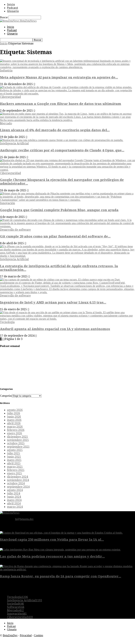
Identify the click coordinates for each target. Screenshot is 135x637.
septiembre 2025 (18, 446)
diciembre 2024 (17, 476)
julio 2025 (13, 453)
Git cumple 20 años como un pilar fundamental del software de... (55, 236)
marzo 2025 (15, 466)
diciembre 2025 (17, 436)
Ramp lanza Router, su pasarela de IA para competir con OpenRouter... (60, 576)
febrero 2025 (15, 470)
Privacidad (26, 635)
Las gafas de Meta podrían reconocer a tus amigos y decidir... (52, 556)
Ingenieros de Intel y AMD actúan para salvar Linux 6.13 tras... (53, 302)
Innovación (7, 203)
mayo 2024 (14, 500)
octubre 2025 (16, 443)
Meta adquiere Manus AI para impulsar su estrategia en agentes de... (59, 77)
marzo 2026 (15, 426)
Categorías (6, 395)
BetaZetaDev (10, 635)
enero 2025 (14, 473)
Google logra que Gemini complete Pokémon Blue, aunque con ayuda (59, 210)
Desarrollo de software (15, 229)
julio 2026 (13, 413)
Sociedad (15, 603)
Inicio (11, 4)
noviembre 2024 (18, 480)
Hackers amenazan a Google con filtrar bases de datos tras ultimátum (60, 104)
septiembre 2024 (18, 486)
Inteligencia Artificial (14, 143)
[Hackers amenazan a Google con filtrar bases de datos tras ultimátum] (67, 93)
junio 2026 (14, 416)
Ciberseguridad (10, 97)
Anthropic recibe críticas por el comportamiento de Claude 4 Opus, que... (62, 150)
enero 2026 (14, 433)
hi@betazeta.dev (24, 519)
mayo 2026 (14, 420)
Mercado (6, 123)
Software (15, 607)
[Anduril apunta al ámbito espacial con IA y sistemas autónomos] (67, 318)
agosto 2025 (15, 450)
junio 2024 (14, 496)
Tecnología (7, 322)
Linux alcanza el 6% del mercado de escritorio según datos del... (55, 130)
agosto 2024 (15, 490)
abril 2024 (14, 503)
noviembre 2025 (18, 440)
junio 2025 (14, 456)
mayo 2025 (14, 460)
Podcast (12, 7)
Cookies (38, 635)
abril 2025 (14, 463)
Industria (6, 70)
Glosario (13, 11)
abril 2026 (14, 423)
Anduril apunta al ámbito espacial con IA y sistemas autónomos (55, 329)
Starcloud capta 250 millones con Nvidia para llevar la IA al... (52, 539)
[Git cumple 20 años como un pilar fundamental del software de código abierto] (67, 226)
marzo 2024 (15, 506)
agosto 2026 (15, 410)
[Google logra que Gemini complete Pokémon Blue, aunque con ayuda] (67, 199)
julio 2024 (13, 493)
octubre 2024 (16, 483)
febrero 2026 (15, 430)
